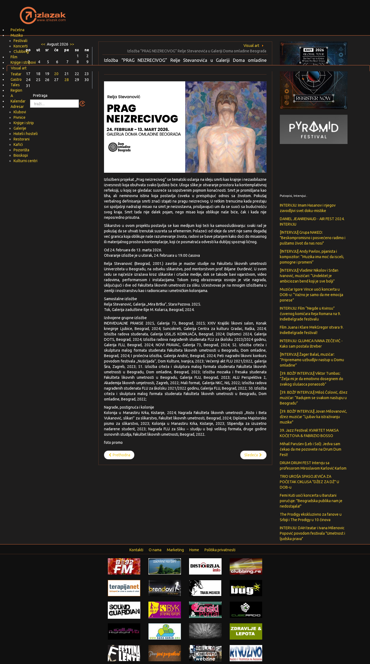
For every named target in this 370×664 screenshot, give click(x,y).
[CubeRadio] (246, 609)
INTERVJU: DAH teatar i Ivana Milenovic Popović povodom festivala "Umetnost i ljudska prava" (312, 533)
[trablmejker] (205, 588)
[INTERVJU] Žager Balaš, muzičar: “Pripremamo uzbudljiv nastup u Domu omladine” (312, 359)
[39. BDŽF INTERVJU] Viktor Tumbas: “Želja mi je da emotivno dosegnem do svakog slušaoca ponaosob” (311, 378)
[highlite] (124, 631)
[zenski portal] (205, 609)
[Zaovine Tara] (164, 566)
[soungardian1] (124, 610)
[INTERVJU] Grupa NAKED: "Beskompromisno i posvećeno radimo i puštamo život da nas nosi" (312, 237)
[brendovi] (164, 588)
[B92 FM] (124, 566)
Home (194, 550)
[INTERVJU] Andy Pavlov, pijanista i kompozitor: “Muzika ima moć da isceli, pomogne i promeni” (312, 256)
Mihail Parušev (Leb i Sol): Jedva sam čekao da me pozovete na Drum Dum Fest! (310, 449)
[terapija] (124, 588)
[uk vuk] (164, 609)
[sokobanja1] (164, 631)
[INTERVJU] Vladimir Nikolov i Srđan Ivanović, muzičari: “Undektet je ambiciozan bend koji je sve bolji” (309, 275)
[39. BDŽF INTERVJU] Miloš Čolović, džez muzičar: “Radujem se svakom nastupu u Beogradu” (314, 397)
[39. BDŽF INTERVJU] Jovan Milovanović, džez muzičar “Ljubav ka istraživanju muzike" (313, 416)
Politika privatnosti (220, 550)
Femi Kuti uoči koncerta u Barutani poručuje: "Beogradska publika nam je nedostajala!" (311, 500)
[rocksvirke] (205, 630)
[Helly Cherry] (205, 653)
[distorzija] (205, 566)
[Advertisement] (249, 12)
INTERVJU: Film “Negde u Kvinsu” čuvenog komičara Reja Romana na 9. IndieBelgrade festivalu (310, 313)
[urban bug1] (246, 588)
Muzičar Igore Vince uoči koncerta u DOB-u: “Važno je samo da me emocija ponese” (311, 294)
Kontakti (136, 550)
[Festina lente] (124, 653)
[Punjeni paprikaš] (164, 653)
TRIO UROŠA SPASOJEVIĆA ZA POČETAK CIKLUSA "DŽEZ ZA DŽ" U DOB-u (309, 481)
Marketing (175, 550)
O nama (155, 550)
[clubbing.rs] (246, 566)
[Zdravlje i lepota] (246, 631)
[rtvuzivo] (246, 653)
